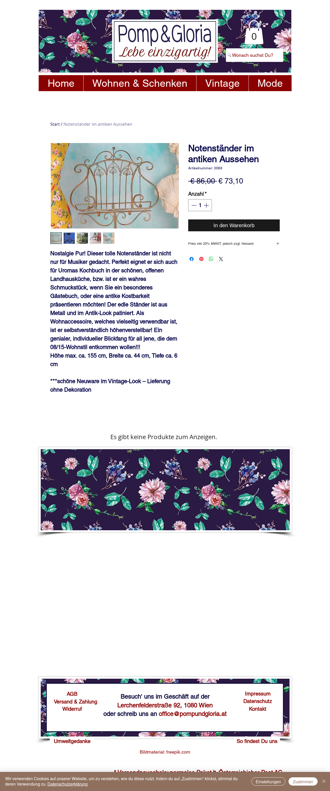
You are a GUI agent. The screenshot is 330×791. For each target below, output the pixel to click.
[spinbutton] (200, 205)
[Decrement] (193, 205)
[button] (254, 32)
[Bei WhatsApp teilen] (211, 259)
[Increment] (206, 205)
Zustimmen (303, 782)
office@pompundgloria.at (193, 713)
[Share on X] (221, 259)
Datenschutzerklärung (67, 784)
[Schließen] (324, 781)
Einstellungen (268, 782)
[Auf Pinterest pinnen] (201, 259)
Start (55, 124)
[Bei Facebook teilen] (191, 259)
